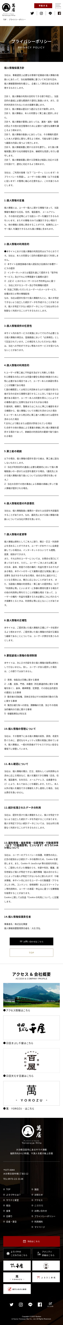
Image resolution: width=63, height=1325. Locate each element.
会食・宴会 (11, 1221)
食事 (8, 1211)
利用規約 (38, 1221)
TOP (4, 19)
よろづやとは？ (13, 1195)
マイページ (39, 1227)
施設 (36, 1189)
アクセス (38, 1200)
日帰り (9, 1216)
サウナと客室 (12, 1200)
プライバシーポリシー (44, 1216)
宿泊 (8, 1205)
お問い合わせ (40, 1211)
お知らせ (38, 1195)
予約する (43, 5)
